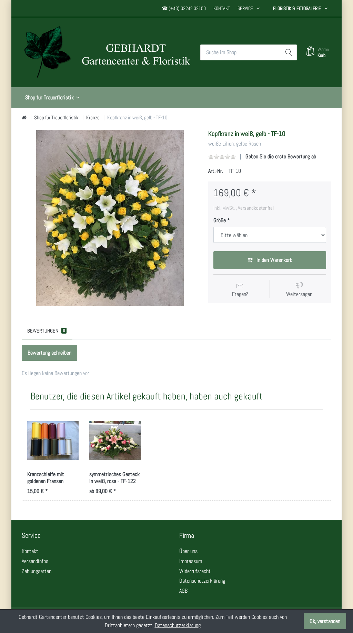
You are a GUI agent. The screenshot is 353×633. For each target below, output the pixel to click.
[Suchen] (289, 52)
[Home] (24, 117)
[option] (110, 218)
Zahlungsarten (36, 571)
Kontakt (221, 8)
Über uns (188, 551)
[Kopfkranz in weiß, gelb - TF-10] (110, 218)
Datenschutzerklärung (202, 580)
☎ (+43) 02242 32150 (184, 8)
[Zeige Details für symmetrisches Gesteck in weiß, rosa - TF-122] (115, 440)
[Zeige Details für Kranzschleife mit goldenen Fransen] (53, 440)
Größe (219, 220)
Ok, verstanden (325, 621)
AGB (183, 590)
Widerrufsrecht (195, 571)
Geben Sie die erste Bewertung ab (280, 156)
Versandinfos (35, 561)
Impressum (190, 561)
